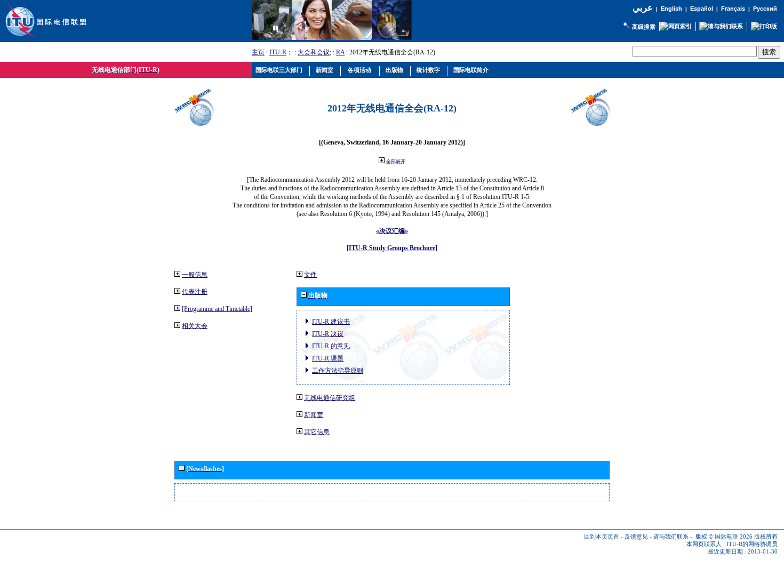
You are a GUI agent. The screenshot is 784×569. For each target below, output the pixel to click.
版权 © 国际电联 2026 (724, 537)
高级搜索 (643, 26)
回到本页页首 (601, 537)
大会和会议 (314, 52)
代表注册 (194, 291)
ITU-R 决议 (327, 334)
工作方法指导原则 (337, 370)
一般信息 (194, 274)
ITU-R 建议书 (331, 321)
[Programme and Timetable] (217, 308)
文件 (310, 274)
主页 (258, 52)
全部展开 (395, 161)
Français (733, 8)
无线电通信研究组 (329, 398)
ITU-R (277, 52)
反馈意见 (636, 537)
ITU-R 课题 (327, 358)
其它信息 (317, 432)
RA (340, 52)
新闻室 (313, 415)
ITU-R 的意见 (331, 346)
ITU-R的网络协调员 (752, 544)
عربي (643, 8)
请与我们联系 (671, 537)
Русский (765, 8)
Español (701, 8)
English (671, 8)
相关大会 (194, 326)
